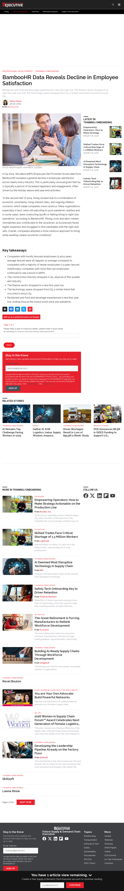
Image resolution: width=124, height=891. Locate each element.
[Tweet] (23, 309)
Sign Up (13, 388)
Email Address (12, 364)
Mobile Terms (32, 384)
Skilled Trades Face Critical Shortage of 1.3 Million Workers (93, 147)
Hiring (36, 426)
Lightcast (44, 541)
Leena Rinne (11, 791)
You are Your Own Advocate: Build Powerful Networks (54, 695)
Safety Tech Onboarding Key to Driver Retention (93, 181)
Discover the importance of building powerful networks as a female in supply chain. (55, 703)
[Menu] (119, 4)
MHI (41, 570)
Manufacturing (101, 426)
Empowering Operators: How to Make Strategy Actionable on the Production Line (93, 130)
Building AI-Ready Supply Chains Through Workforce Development (57, 654)
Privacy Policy (48, 384)
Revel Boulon (11, 681)
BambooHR (13, 107)
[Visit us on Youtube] (112, 495)
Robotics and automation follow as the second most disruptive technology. (56, 575)
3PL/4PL (38, 713)
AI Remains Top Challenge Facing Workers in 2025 (12, 432)
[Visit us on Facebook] (85, 495)
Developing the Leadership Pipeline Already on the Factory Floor (56, 749)
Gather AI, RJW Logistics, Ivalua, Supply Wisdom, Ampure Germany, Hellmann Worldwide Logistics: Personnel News (47, 432)
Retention (40, 529)
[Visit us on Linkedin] (99, 495)
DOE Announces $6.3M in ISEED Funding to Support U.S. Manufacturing (107, 432)
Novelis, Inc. (45, 512)
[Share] (11, 309)
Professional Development (17, 71)
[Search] (112, 4)
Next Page (25, 802)
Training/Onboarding (47, 71)
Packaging (39, 496)
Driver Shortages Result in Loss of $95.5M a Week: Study (76, 432)
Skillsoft (44, 757)
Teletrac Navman (48, 597)
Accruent (44, 630)
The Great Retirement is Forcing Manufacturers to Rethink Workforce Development (57, 621)
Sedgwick (44, 663)
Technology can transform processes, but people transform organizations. (57, 668)
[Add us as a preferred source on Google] (30, 309)
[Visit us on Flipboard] (106, 495)
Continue (74, 885)
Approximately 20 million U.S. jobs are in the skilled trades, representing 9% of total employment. (55, 547)
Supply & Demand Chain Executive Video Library (56, 690)
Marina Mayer (15, 101)
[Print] (4, 309)
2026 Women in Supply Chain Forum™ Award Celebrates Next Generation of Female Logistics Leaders (57, 720)
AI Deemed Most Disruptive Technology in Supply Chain (95, 164)
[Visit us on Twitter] (92, 495)
